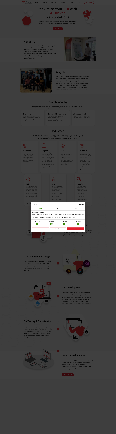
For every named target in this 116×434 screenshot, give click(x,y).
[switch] (51, 224)
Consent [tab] (40, 208)
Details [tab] (58, 208)
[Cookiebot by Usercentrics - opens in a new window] (78, 204)
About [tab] (76, 208)
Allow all (75, 228)
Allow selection (58, 228)
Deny (41, 228)
